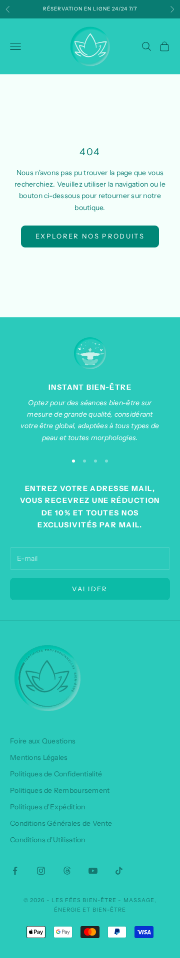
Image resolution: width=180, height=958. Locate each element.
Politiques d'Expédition (47, 806)
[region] (90, 390)
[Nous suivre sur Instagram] (41, 871)
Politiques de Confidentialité (56, 773)
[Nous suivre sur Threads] (67, 871)
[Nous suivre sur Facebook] (15, 871)
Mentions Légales (39, 757)
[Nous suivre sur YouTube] (93, 871)
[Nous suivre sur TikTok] (119, 871)
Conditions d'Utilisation (48, 839)
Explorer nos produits (90, 236)
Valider (90, 589)
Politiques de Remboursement (60, 790)
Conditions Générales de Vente (61, 823)
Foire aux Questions (43, 740)
